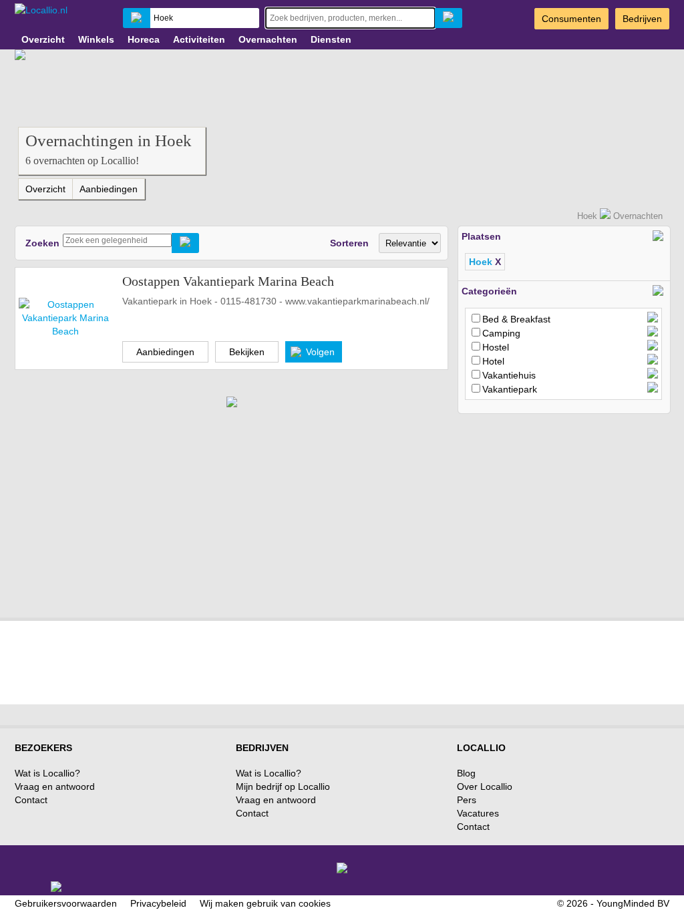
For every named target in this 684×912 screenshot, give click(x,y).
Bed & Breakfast (516, 319)
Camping (501, 333)
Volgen (320, 352)
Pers (466, 799)
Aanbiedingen (108, 189)
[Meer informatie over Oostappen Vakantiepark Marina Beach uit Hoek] (65, 317)
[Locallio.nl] (41, 10)
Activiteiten (199, 39)
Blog (466, 773)
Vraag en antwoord (55, 786)
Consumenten (571, 18)
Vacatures (478, 813)
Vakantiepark (509, 389)
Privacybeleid (158, 903)
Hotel (493, 361)
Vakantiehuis (509, 375)
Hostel (495, 347)
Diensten (331, 39)
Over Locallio (484, 786)
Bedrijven (642, 18)
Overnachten (267, 39)
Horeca (144, 39)
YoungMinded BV (632, 903)
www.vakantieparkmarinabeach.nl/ (357, 301)
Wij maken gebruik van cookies (265, 903)
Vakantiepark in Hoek (167, 301)
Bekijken (247, 352)
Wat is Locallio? (47, 773)
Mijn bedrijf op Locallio (283, 786)
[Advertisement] (558, 510)
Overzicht (43, 39)
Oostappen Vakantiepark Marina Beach (228, 281)
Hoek (587, 216)
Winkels (96, 39)
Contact (31, 799)
